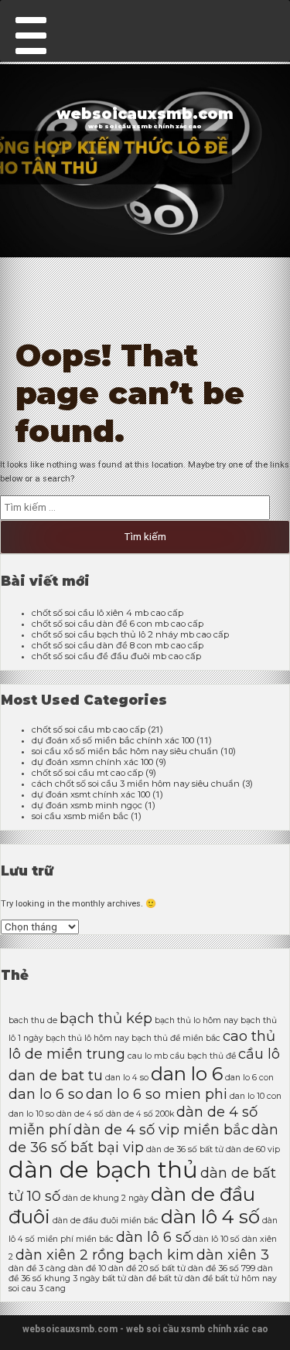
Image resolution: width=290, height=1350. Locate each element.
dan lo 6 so (46, 1094)
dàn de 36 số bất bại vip (143, 1138)
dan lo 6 (187, 1074)
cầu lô (259, 1054)
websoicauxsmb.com (145, 114)
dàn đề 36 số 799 (221, 1268)
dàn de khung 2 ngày (105, 1198)
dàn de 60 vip (253, 1149)
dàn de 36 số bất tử (184, 1149)
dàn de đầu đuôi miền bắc (106, 1221)
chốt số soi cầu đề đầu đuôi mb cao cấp (116, 656)
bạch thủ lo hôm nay (196, 1020)
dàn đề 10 (87, 1268)
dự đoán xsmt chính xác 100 (91, 794)
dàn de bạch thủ (103, 1169)
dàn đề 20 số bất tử (147, 1268)
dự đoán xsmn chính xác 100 (92, 762)
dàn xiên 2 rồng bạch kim (104, 1254)
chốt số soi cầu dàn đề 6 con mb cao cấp (117, 623)
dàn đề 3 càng (37, 1268)
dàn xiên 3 (232, 1254)
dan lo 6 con (249, 1078)
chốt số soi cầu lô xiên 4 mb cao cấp (107, 612)
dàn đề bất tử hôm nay (231, 1278)
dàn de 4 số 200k (140, 1114)
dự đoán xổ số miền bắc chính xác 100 (113, 740)
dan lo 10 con (255, 1096)
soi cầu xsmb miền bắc (80, 816)
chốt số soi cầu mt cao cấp (87, 772)
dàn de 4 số (80, 1114)
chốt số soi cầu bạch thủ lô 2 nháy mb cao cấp (130, 634)
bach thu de (33, 1020)
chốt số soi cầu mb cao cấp (88, 729)
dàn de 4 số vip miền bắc (161, 1129)
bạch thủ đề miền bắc (175, 1038)
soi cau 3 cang (37, 1289)
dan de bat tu (56, 1075)
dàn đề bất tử (155, 1278)
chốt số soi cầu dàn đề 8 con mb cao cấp (117, 645)
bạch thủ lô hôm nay (87, 1038)
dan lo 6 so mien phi (156, 1094)
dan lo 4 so (126, 1078)
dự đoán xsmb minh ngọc (87, 805)
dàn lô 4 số (210, 1216)
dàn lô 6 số (153, 1237)
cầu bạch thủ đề (203, 1056)
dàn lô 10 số (216, 1239)
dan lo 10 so (31, 1114)
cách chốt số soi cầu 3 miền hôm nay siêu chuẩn (136, 783)
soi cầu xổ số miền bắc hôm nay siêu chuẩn (125, 751)
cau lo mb (148, 1056)
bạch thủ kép (106, 1018)
